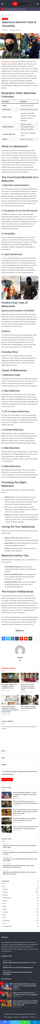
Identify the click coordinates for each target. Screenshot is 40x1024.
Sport (4, 917)
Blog (4, 886)
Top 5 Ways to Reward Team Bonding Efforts (28, 707)
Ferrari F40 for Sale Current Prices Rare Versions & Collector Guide (28, 687)
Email (3, 757)
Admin (6, 30)
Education (6, 895)
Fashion (5, 900)
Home (5, 15)
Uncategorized (7, 926)
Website (3, 764)
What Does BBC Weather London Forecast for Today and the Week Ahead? (24, 794)
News (4, 915)
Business (5, 889)
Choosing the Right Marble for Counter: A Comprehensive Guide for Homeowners (10, 709)
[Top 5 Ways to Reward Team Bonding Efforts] (30, 700)
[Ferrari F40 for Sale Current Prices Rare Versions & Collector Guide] (30, 678)
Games (5, 906)
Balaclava (20, 630)
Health (5, 909)
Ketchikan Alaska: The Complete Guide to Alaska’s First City (9, 686)
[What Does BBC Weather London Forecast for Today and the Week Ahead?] (6, 795)
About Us (16, 1017)
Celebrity (5, 892)
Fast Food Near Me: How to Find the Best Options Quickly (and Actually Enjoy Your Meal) (25, 811)
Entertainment (7, 898)
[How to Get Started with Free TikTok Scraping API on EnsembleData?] (6, 829)
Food (4, 903)
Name (3, 751)
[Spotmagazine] (20, 3)
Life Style (10, 15)
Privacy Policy (24, 1017)
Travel (4, 923)
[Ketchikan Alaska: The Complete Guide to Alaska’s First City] (10, 678)
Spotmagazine (8, 1017)
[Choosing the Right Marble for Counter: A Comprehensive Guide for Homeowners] (10, 700)
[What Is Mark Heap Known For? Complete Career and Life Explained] (6, 804)
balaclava (6, 61)
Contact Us (32, 1017)
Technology (6, 920)
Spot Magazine (20, 1014)
